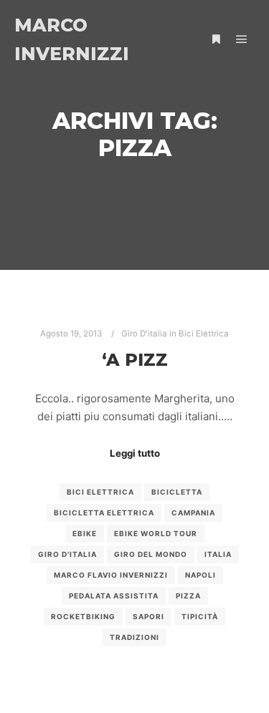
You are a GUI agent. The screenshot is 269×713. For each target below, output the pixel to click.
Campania (193, 512)
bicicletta (176, 492)
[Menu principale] (242, 39)
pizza (188, 595)
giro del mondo (150, 554)
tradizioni (134, 637)
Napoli (200, 575)
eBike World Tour (155, 533)
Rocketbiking (83, 616)
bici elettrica (100, 492)
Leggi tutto (135, 453)
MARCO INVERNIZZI (71, 39)
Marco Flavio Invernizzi (111, 575)
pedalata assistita (114, 595)
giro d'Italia (67, 554)
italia (218, 554)
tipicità (199, 616)
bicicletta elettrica (104, 512)
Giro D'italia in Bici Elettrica (175, 334)
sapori (148, 616)
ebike (84, 533)
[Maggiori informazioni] (216, 39)
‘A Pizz (135, 359)
